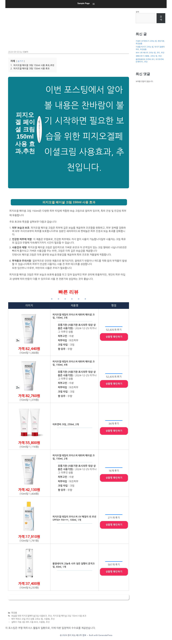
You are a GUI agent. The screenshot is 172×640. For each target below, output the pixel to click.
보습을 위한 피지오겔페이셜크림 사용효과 (29, 616)
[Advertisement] (69, 28)
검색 (137, 12)
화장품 (14, 613)
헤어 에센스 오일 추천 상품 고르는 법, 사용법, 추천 (33, 619)
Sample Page (83, 3)
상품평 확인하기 (114, 337)
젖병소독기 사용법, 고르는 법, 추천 (149, 56)
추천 (50, 616)
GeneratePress (105, 635)
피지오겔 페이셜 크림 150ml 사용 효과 (69, 616)
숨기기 (20, 61)
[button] (93, 4)
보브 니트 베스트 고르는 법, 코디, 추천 (150, 53)
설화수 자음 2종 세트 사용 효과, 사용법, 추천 (30, 622)
